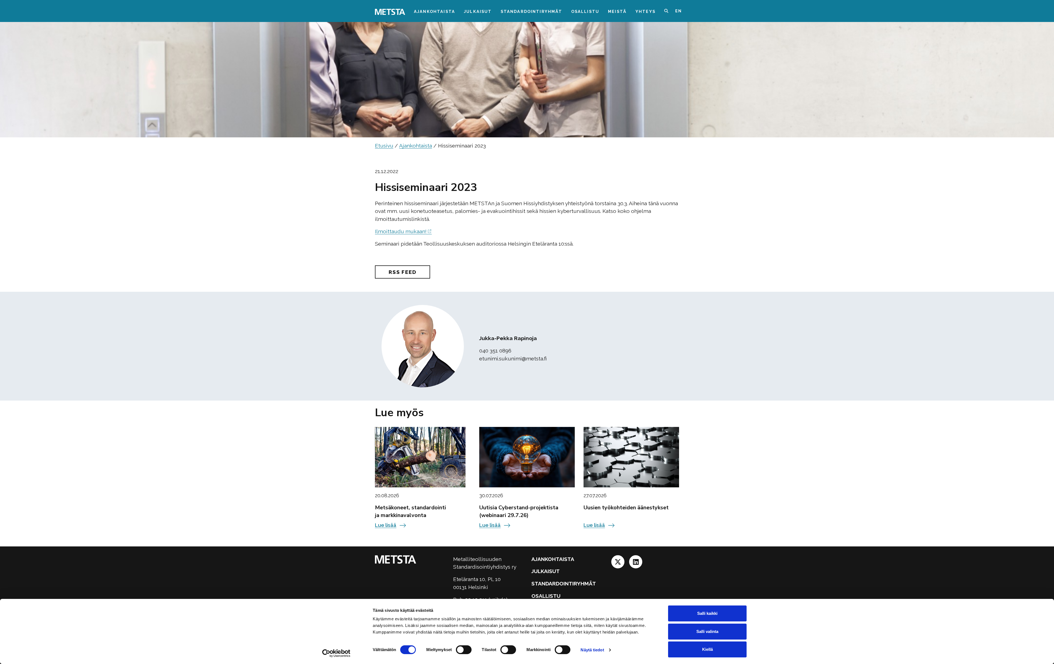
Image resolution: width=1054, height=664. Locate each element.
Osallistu (585, 11)
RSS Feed (402, 272)
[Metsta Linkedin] (635, 563)
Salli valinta (707, 631)
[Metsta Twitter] (618, 563)
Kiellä (707, 649)
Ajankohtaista (434, 11)
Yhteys (645, 11)
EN (678, 11)
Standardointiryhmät (531, 11)
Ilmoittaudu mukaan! (401, 231)
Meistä (617, 11)
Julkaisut (478, 11)
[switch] (464, 649)
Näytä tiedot (592, 650)
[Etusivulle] (390, 11)
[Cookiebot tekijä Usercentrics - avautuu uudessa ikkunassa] (336, 653)
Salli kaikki (707, 613)
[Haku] (669, 11)
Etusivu (384, 146)
